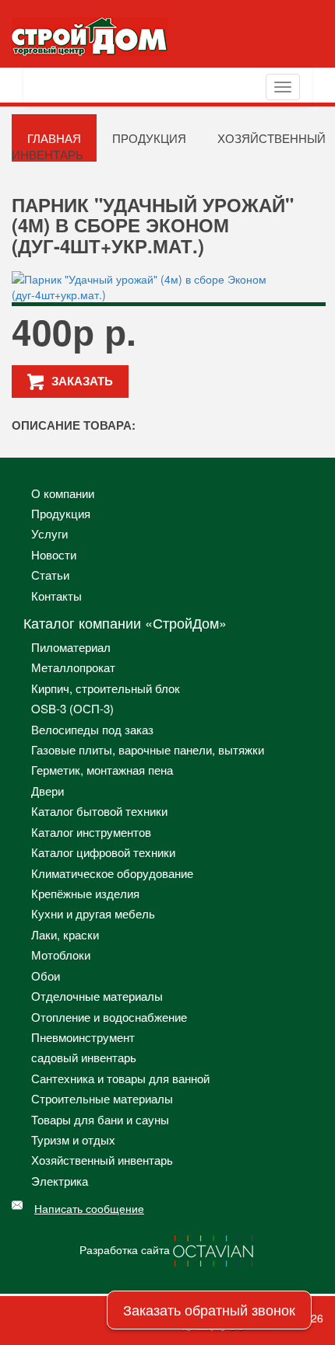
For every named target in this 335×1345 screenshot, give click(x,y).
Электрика (59, 1181)
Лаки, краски (65, 934)
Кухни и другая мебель (93, 913)
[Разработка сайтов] (214, 1249)
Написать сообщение (89, 1208)
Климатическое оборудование (112, 873)
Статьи (50, 574)
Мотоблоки (60, 954)
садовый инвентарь (83, 1057)
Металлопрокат (73, 667)
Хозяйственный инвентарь (102, 1160)
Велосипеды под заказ (92, 729)
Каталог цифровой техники (103, 852)
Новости (53, 554)
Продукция (149, 138)
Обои (45, 975)
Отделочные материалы (97, 996)
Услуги (49, 533)
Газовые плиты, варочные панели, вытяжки (147, 749)
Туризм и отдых (73, 1139)
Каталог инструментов (91, 832)
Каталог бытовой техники (99, 811)
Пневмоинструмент (83, 1037)
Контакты (56, 595)
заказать (82, 380)
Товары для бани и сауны (100, 1119)
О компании (62, 493)
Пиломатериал (71, 647)
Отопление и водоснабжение (109, 1017)
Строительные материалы (102, 1098)
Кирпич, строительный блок (105, 688)
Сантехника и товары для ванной (120, 1078)
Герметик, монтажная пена (102, 769)
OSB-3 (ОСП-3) (72, 708)
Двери (47, 790)
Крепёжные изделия (85, 893)
